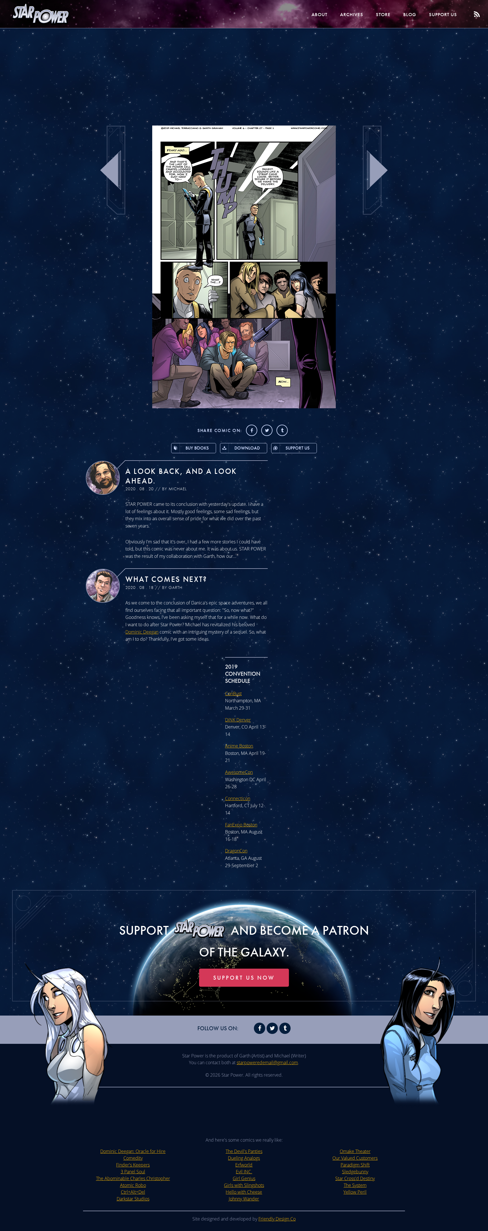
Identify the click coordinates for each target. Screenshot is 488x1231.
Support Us (443, 14)
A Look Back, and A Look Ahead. (181, 476)
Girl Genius (244, 1178)
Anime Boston (239, 746)
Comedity (133, 1158)
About (319, 14)
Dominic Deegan (141, 632)
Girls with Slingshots (244, 1185)
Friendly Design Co (277, 1219)
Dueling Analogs (244, 1158)
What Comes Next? (166, 579)
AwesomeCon (239, 772)
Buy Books (197, 448)
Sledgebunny (355, 1172)
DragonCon (236, 851)
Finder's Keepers (133, 1165)
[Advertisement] (244, 73)
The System (355, 1185)
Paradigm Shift (355, 1165)
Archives (351, 14)
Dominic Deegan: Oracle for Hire (132, 1151)
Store (383, 14)
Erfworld (243, 1165)
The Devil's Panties (244, 1151)
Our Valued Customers (355, 1158)
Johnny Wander (244, 1199)
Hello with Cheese (244, 1192)
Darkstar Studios (133, 1199)
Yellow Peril (355, 1192)
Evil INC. (244, 1172)
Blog (409, 14)
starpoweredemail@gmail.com (267, 1062)
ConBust (233, 693)
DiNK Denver (238, 720)
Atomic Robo (133, 1185)
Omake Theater (355, 1151)
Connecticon (237, 798)
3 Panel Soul (133, 1172)
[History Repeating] (244, 406)
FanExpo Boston (241, 825)
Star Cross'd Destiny (355, 1178)
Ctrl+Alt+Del (133, 1192)
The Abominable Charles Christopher (133, 1178)
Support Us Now (244, 977)
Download (247, 448)
